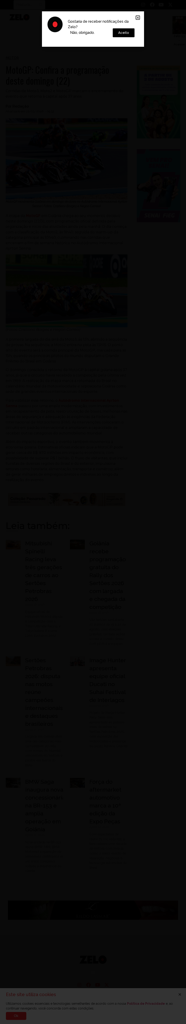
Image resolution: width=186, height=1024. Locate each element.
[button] (138, 17)
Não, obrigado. (82, 32)
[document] (93, 512)
